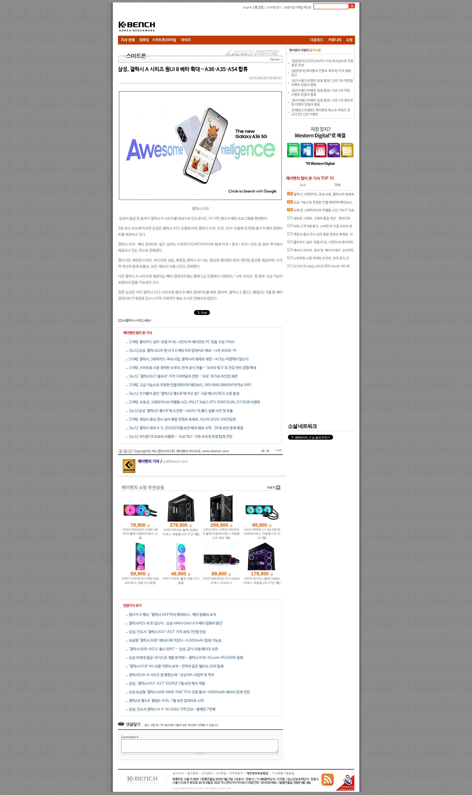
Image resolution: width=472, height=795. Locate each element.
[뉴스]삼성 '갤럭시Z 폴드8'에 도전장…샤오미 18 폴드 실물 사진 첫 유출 (180, 411)
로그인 (259, 7)
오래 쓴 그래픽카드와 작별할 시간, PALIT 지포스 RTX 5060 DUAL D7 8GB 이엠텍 (320, 212)
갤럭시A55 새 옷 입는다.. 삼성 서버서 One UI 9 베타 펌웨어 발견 (174, 623)
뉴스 (303, 185)
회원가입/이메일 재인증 (298, 7)
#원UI (148, 320)
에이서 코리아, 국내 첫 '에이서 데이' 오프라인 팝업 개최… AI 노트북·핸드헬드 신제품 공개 (320, 252)
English (247, 7)
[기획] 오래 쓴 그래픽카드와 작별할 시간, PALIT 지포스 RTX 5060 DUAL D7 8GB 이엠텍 (193, 402)
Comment (129, 737)
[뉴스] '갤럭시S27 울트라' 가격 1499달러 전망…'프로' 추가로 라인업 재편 (182, 376)
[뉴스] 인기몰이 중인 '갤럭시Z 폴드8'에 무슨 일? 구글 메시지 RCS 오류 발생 (183, 393)
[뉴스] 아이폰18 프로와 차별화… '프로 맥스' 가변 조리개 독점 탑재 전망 (179, 437)
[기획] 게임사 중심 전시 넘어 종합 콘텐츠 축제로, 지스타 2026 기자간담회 (181, 419)
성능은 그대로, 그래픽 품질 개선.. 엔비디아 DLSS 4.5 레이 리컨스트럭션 (318, 220)
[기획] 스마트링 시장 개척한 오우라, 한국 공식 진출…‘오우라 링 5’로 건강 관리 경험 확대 (191, 368)
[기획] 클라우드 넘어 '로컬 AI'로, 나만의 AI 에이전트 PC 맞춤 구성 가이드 (181, 342)
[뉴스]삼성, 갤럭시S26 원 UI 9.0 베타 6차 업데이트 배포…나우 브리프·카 (181, 350)
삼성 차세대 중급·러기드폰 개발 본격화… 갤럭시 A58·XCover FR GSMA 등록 (185, 658)
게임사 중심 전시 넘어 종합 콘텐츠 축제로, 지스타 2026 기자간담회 (320, 236)
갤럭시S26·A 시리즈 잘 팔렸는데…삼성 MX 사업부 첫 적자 (170, 675)
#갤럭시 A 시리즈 (133, 320)
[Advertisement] (265, 23)
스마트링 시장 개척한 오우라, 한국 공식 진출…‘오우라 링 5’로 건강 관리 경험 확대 (318, 259)
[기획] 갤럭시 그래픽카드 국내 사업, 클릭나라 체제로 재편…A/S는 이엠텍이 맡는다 (188, 359)
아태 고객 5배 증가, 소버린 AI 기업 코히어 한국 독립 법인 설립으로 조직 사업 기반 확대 (319, 228)
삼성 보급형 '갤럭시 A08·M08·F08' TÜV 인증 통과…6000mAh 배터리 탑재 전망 (188, 692)
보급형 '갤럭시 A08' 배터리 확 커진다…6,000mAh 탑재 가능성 (174, 640)
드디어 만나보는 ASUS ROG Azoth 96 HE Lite (318, 268)
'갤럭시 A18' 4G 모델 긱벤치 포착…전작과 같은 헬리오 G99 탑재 (175, 666)
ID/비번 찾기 (274, 7)
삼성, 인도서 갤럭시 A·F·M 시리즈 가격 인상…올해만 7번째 (171, 709)
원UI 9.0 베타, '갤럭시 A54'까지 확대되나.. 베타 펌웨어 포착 (171, 615)
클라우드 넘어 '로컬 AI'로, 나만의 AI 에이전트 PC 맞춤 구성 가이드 (320, 243)
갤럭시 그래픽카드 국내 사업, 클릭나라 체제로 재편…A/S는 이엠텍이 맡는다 (320, 196)
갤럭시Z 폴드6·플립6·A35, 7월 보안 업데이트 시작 (165, 701)
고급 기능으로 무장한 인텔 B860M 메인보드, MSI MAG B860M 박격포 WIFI (320, 204)
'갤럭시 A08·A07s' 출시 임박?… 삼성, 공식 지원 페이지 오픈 (172, 649)
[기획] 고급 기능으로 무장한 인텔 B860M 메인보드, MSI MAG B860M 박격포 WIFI (189, 385)
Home (274, 59)
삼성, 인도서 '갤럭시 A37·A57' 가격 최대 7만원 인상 (166, 632)
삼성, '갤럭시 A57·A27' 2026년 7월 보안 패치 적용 (166, 683)
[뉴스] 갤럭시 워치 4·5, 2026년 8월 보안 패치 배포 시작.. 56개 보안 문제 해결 (185, 428)
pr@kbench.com (175, 462)
